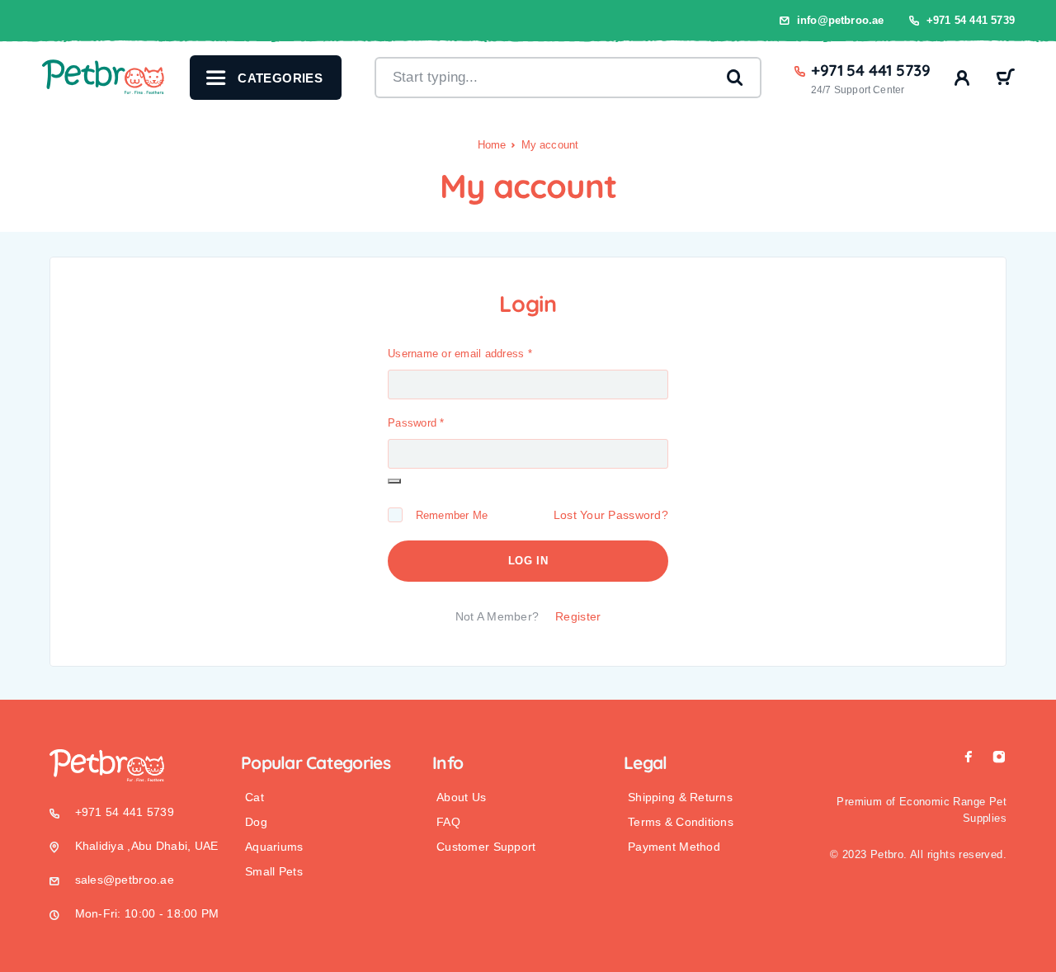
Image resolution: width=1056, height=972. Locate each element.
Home (492, 145)
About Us (461, 797)
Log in (528, 560)
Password (416, 423)
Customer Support (485, 846)
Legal (645, 762)
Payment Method (674, 846)
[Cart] (1005, 79)
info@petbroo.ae (840, 20)
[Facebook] (968, 756)
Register (578, 616)
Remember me (448, 515)
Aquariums (274, 846)
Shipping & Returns (680, 797)
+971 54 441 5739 (970, 20)
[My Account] (962, 78)
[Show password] (394, 481)
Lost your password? (611, 514)
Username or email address (460, 353)
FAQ (448, 821)
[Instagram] (999, 756)
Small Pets (274, 871)
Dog (256, 821)
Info (447, 762)
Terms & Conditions (680, 821)
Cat (254, 797)
